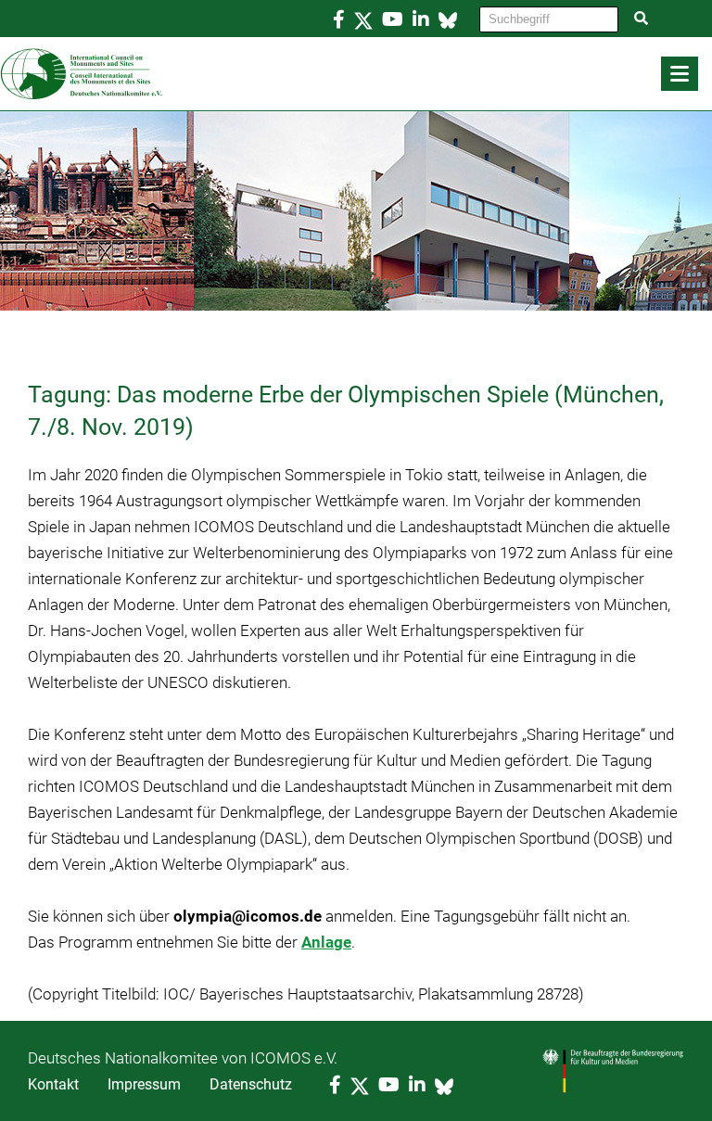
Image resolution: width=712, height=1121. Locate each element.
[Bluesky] (448, 19)
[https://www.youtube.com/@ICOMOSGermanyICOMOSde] (392, 19)
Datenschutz (251, 1084)
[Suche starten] (642, 19)
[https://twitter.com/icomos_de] (363, 19)
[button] (679, 74)
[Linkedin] (421, 19)
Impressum (144, 1084)
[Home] (356, 74)
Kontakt (53, 1084)
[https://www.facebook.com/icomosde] (339, 19)
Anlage (326, 942)
